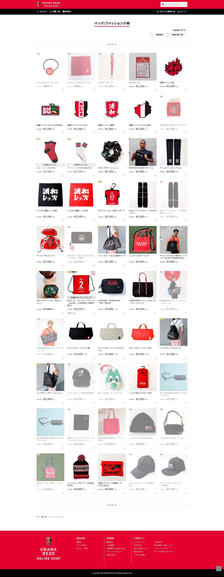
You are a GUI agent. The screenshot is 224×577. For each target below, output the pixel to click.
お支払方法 (138, 545)
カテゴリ (43, 11)
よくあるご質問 (139, 555)
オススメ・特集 (82, 548)
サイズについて (139, 542)
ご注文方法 (158, 542)
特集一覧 (56, 11)
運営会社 (110, 542)
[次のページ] (186, 44)
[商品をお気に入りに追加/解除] (63, 90)
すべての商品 (81, 545)
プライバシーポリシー (114, 551)
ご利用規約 (110, 545)
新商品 (68, 11)
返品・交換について (141, 548)
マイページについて (161, 548)
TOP (38, 517)
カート (183, 11)
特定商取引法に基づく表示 (116, 548)
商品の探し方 (138, 551)
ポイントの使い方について (163, 551)
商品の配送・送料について (163, 545)
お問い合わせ (111, 555)
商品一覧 (44, 517)
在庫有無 (159, 34)
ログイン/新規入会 (167, 11)
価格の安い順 (177, 34)
